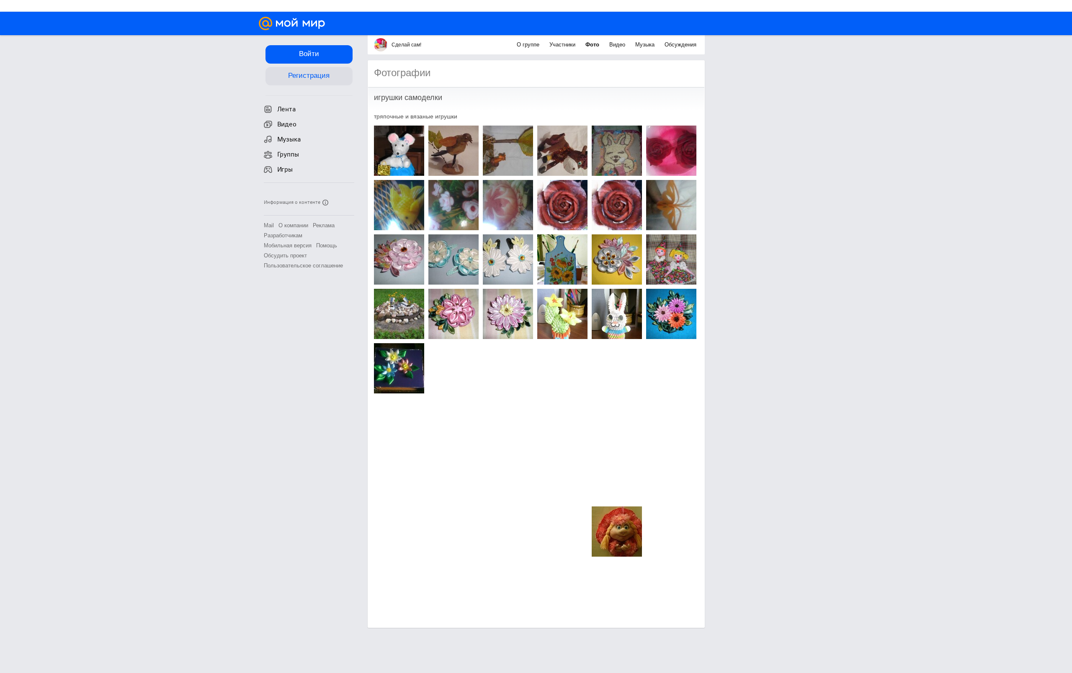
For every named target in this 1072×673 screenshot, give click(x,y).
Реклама (324, 225)
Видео (618, 44)
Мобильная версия (288, 245)
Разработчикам (283, 235)
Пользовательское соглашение (303, 265)
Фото (593, 44)
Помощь (326, 245)
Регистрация (309, 76)
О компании (293, 225)
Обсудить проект (285, 255)
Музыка (645, 44)
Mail (269, 225)
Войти (309, 54)
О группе (529, 44)
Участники (563, 44)
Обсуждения (680, 44)
